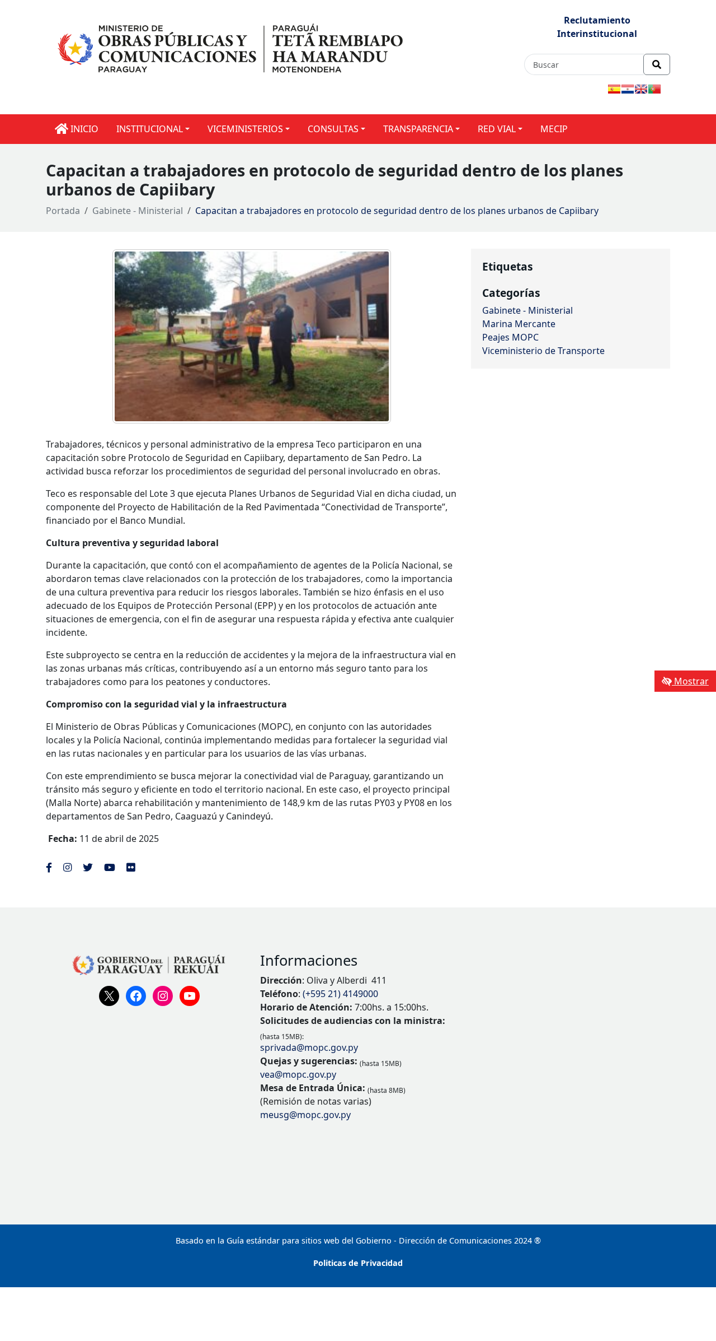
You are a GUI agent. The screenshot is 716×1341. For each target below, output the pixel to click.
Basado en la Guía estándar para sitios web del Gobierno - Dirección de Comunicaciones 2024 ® (358, 1240)
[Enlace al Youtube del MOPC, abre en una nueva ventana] (109, 867)
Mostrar (690, 681)
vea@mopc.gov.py (298, 1074)
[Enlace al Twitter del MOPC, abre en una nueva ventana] (88, 867)
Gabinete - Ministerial (137, 210)
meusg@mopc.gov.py (305, 1115)
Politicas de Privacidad (358, 1263)
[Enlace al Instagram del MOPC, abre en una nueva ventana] (67, 867)
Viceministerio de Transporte (543, 350)
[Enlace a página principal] (232, 47)
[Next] (368, 336)
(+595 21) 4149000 (340, 994)
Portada (63, 210)
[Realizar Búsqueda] (656, 64)
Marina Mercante (518, 324)
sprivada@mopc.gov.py (309, 1047)
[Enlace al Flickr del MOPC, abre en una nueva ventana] (130, 867)
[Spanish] (614, 89)
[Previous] (135, 336)
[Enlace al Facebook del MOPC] (49, 867)
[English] (641, 89)
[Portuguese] (654, 89)
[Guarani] (627, 89)
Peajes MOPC (510, 337)
